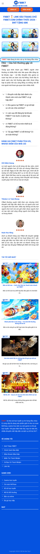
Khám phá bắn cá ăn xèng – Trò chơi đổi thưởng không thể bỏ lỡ (20, 322)
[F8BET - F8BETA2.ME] (20, 3)
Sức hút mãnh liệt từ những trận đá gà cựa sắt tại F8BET (20, 359)
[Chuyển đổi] (4, 94)
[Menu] (3, 3)
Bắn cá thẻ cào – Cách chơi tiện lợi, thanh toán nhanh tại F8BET (20, 286)
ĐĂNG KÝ (13, 9)
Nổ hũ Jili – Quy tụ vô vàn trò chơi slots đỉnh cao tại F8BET (20, 395)
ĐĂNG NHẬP (27, 9)
